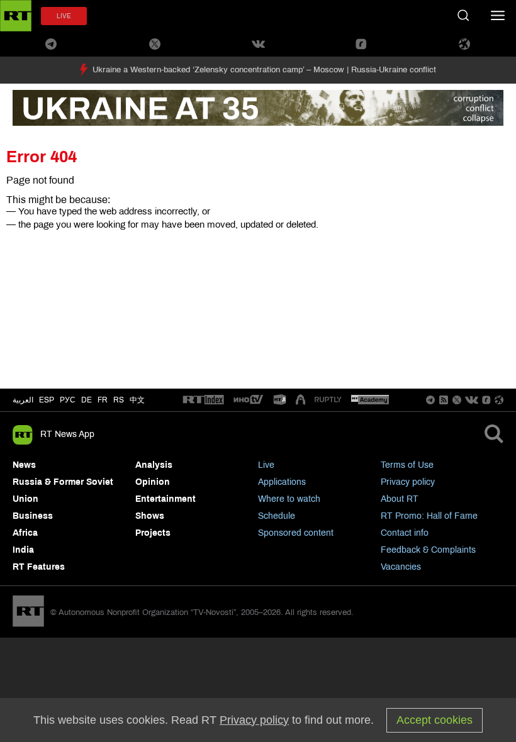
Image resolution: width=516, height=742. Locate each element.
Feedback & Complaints (428, 550)
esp (46, 400)
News (24, 465)
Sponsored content (296, 533)
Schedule (276, 516)
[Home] (15, 15)
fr (103, 400)
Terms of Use (407, 465)
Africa (25, 533)
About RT (399, 499)
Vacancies (401, 567)
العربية (23, 400)
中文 (137, 400)
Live (266, 465)
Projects (153, 533)
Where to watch (289, 499)
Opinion (152, 482)
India (23, 550)
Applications (282, 482)
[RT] (203, 400)
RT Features (39, 567)
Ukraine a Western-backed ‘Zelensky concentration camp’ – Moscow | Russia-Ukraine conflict (264, 69)
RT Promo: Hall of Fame (429, 516)
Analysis (153, 465)
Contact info (405, 533)
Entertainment (165, 499)
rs (118, 400)
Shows (149, 516)
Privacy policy (408, 482)
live (64, 16)
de (86, 400)
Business (33, 516)
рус (68, 400)
